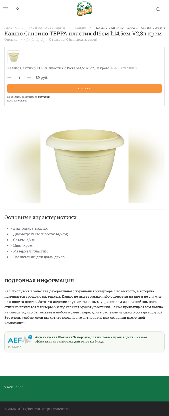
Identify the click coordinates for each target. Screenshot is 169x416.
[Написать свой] (83, 39)
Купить (84, 88)
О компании (14, 386)
